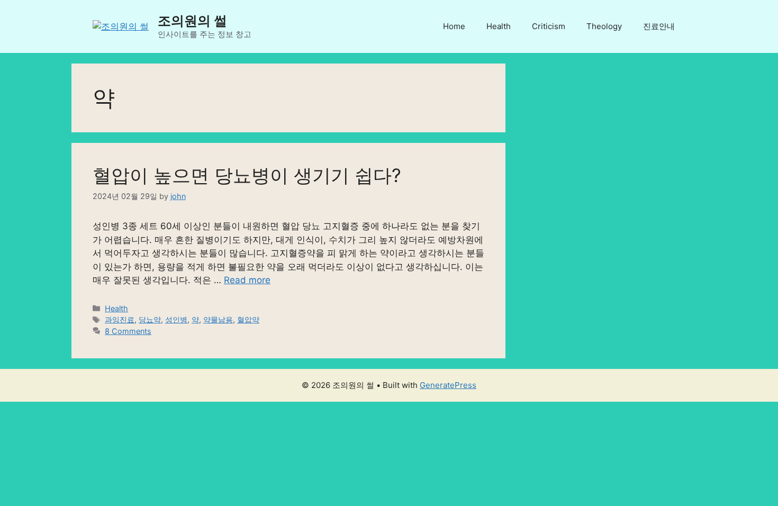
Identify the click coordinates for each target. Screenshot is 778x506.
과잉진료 (119, 319)
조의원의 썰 (192, 21)
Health (498, 26)
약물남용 (218, 319)
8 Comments (128, 331)
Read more (247, 280)
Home (454, 26)
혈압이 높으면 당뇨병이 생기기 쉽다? (247, 175)
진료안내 (659, 26)
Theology (604, 26)
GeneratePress (448, 385)
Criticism (548, 26)
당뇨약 (150, 319)
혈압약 (248, 319)
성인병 (176, 319)
